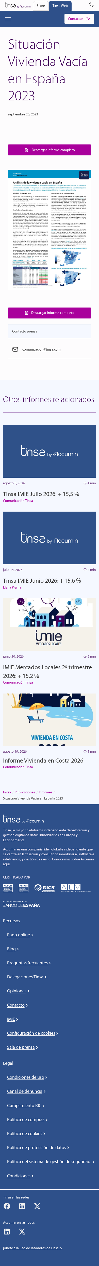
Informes (45, 792)
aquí (6, 864)
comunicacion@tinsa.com (41, 349)
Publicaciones (25, 792)
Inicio (7, 792)
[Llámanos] (91, 5)
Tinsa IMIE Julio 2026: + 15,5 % (41, 494)
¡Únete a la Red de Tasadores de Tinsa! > (32, 1248)
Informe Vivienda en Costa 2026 (43, 760)
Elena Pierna (12, 587)
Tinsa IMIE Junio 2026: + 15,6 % (42, 580)
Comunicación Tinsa (18, 501)
